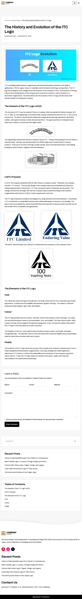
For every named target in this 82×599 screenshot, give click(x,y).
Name (7, 385)
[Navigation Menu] (74, 3)
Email (32, 385)
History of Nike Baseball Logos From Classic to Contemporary (26, 458)
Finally (7, 506)
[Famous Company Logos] (8, 3)
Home (7, 20)
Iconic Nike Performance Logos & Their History (21, 469)
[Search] (79, 3)
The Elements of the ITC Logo (15, 496)
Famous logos (15, 20)
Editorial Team (11, 36)
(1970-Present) (10, 492)
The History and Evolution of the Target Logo (20, 472)
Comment (9, 393)
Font (6, 499)
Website (57, 385)
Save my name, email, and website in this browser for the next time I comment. (34, 419)
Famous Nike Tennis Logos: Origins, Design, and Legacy (24, 465)
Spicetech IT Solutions (41, 597)
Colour (7, 503)
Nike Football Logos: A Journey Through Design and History (25, 461)
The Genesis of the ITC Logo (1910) (17, 488)
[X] (13, 549)
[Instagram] (8, 549)
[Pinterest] (3, 549)
